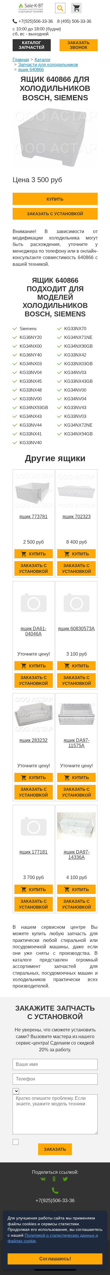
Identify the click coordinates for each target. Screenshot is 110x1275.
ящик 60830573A (76, 628)
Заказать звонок (78, 44)
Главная (21, 59)
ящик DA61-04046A (33, 631)
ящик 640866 (31, 69)
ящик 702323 (76, 516)
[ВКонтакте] (43, 1179)
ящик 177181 (33, 852)
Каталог (42, 59)
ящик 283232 (33, 740)
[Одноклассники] (54, 1179)
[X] (65, 1179)
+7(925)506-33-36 (35, 21)
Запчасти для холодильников (48, 64)
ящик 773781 (33, 516)
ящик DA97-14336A (76, 855)
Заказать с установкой (55, 213)
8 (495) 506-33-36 (74, 21)
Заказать (55, 1149)
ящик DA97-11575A (76, 743)
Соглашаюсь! (55, 1258)
